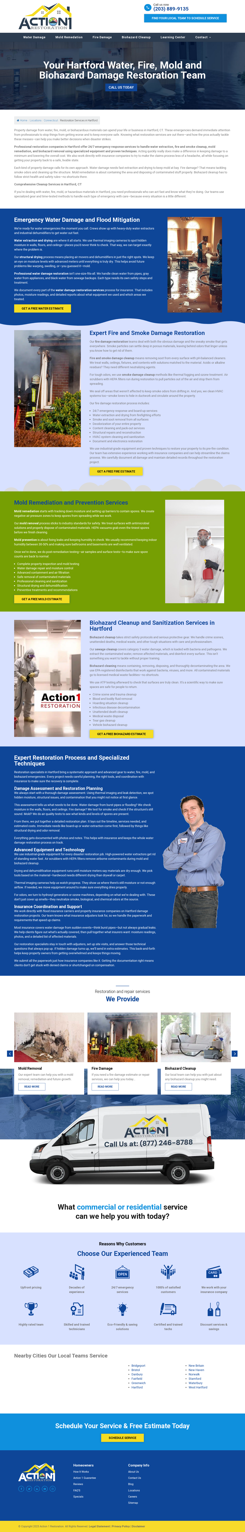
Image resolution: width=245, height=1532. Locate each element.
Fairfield (137, 1379)
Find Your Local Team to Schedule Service (185, 18)
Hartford (137, 1387)
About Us (133, 1472)
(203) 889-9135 (170, 9)
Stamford (195, 1379)
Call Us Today (121, 87)
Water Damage (34, 37)
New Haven (196, 1370)
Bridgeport (138, 1366)
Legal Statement (99, 1526)
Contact (201, 37)
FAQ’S (76, 1490)
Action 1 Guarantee (84, 1478)
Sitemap (133, 1503)
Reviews (78, 1484)
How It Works (81, 1472)
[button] (10, 1053)
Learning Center (173, 37)
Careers (132, 1496)
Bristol (136, 1370)
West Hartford (198, 1387)
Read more (31, 1086)
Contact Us (134, 1478)
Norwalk (194, 1374)
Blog (131, 1484)
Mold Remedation (69, 37)
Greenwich (139, 1383)
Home (23, 120)
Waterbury (195, 1383)
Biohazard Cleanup (136, 37)
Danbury (137, 1374)
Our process (180, 1086)
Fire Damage (102, 37)
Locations (134, 1490)
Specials (78, 1496)
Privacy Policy (121, 1526)
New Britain (196, 1366)
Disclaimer (138, 1526)
